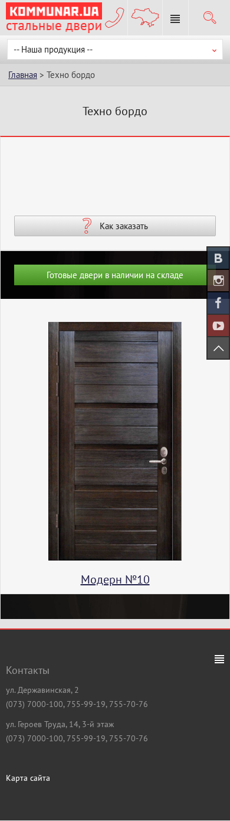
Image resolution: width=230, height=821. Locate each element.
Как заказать (124, 226)
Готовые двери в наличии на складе (115, 275)
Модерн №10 (115, 579)
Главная (22, 74)
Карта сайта (28, 778)
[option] (115, 458)
